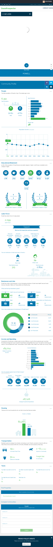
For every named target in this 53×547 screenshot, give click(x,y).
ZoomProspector (8, 8)
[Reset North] (51, 69)
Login (51, 4)
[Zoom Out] (51, 67)
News (35, 4)
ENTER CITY (4, 511)
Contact (39, 4)
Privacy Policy (44, 4)
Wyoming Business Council (9, 496)
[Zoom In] (51, 65)
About (32, 4)
